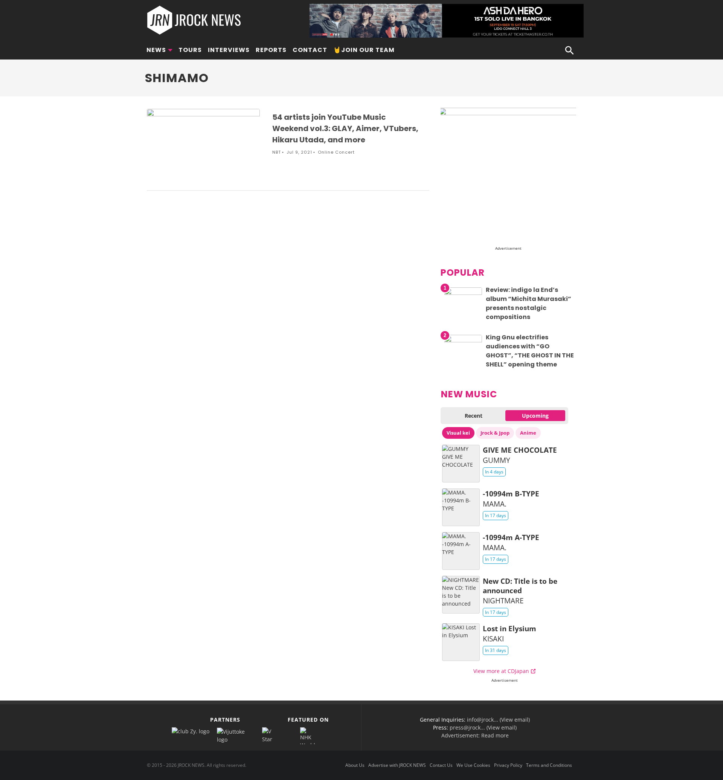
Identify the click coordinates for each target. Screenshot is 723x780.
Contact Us (441, 765)
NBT (276, 152)
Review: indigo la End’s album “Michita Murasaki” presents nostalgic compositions (528, 303)
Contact (310, 50)
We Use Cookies (473, 765)
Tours (190, 50)
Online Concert (336, 152)
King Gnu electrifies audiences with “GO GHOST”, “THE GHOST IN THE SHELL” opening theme (530, 351)
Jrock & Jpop (494, 432)
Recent (473, 415)
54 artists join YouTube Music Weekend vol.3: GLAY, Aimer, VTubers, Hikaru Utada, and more (345, 128)
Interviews (229, 50)
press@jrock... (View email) (483, 727)
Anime (528, 432)
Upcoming (535, 415)
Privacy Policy (508, 765)
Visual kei (458, 432)
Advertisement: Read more (475, 735)
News (156, 50)
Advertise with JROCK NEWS (397, 765)
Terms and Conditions (549, 765)
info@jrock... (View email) (498, 719)
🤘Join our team (364, 50)
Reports (271, 50)
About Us (355, 765)
